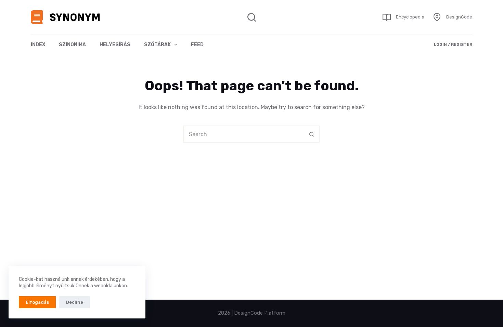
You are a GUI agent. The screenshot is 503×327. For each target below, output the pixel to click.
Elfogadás (37, 302)
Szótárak (157, 45)
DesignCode (459, 16)
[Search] (251, 17)
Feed (197, 45)
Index (38, 45)
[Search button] (311, 134)
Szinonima (72, 45)
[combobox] (244, 134)
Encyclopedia (410, 16)
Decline (74, 302)
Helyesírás (115, 45)
